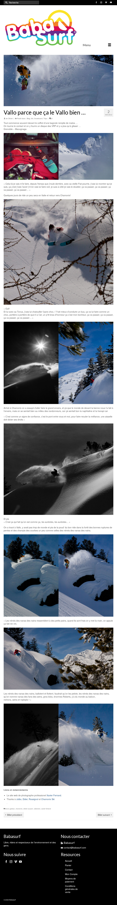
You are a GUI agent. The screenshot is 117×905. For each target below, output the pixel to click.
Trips (45, 118)
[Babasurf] (58, 28)
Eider (25, 799)
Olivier (10, 118)
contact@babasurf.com (75, 847)
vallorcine (37, 809)
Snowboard (38, 118)
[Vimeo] (16, 861)
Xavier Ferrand (54, 795)
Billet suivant (104, 814)
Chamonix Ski (48, 799)
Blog (28, 118)
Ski (32, 118)
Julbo (18, 799)
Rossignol (33, 799)
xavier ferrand (46, 809)
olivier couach (28, 809)
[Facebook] (6, 861)
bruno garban (10, 809)
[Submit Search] (6, 2)
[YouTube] (20, 861)
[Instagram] (11, 861)
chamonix (19, 809)
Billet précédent (14, 814)
